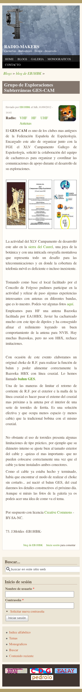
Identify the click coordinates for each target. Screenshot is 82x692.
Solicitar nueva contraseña (27, 611)
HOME (9, 59)
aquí (70, 303)
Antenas (25, 123)
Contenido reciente (21, 656)
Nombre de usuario (19, 588)
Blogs (7, 73)
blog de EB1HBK (28, 73)
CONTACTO (12, 65)
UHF (44, 117)
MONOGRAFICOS (59, 59)
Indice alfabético (20, 632)
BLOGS (22, 59)
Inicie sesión (53, 545)
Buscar (13, 650)
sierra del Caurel (40, 246)
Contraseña (14, 600)
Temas (13, 638)
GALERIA (37, 59)
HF (33, 117)
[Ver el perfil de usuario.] (67, 121)
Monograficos (18, 644)
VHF (23, 117)
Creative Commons (58, 512)
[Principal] (14, 38)
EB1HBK (25, 107)
